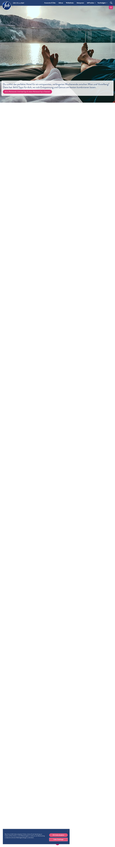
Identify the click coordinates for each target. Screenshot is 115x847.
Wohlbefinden (70, 3)
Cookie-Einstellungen (58, 839)
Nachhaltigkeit (102, 3)
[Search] (111, 3)
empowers (80, 3)
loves (60, 3)
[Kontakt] (111, 7)
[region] (36, 836)
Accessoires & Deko (50, 3)
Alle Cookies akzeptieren (58, 835)
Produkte (90, 3)
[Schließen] (67, 830)
